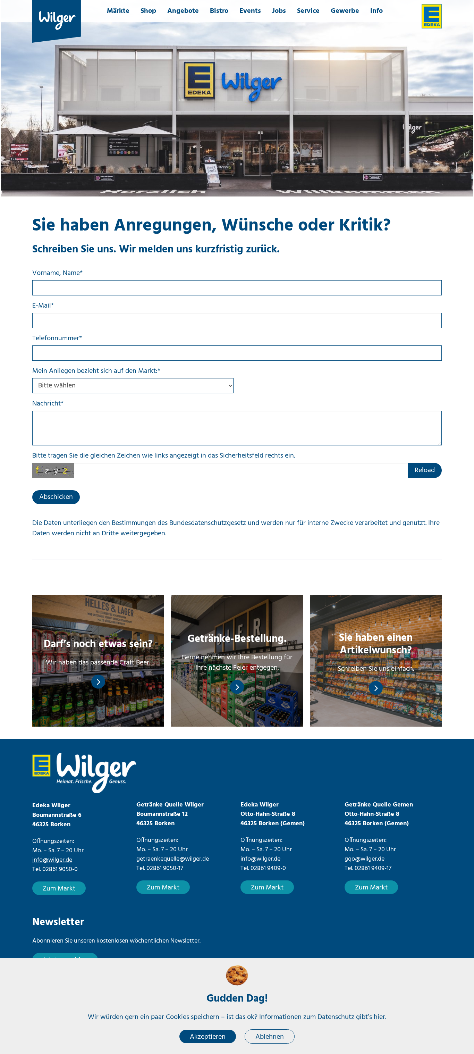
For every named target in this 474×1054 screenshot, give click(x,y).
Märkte (118, 11)
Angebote (183, 11)
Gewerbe (345, 11)
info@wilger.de (52, 860)
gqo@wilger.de (364, 859)
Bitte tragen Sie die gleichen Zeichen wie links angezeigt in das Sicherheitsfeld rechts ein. (163, 456)
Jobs (279, 11)
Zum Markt (59, 888)
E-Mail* (43, 306)
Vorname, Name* (57, 273)
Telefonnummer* (57, 338)
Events (250, 11)
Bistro (219, 11)
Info (376, 11)
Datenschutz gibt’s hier (351, 1017)
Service (308, 11)
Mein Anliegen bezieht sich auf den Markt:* (96, 371)
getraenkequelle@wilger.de (172, 859)
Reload (425, 470)
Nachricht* (48, 404)
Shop (148, 11)
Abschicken (56, 497)
